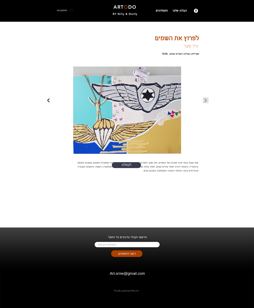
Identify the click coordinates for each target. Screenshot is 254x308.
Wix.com (135, 290)
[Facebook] (196, 11)
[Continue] (48, 100)
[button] (127, 110)
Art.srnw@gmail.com (127, 273)
